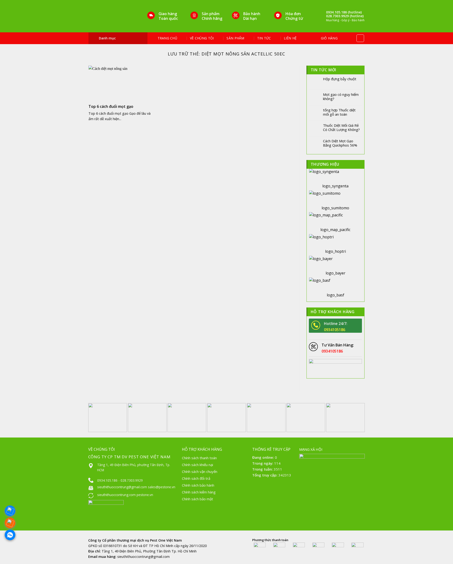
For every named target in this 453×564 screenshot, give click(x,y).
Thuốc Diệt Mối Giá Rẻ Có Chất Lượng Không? (341, 127)
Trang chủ (167, 38)
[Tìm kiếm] (360, 38)
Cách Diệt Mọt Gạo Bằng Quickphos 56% (340, 143)
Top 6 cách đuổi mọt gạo (110, 106)
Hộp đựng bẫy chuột (339, 79)
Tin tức (264, 38)
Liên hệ (290, 38)
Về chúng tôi (202, 38)
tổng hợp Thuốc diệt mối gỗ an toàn (339, 112)
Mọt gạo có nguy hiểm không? (341, 96)
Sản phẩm (235, 38)
